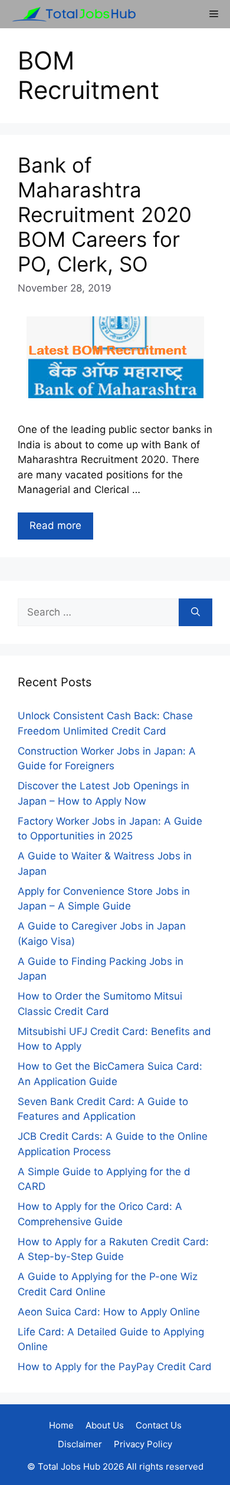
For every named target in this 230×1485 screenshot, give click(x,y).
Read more (55, 525)
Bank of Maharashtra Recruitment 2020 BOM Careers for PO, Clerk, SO (105, 214)
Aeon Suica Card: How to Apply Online (109, 1312)
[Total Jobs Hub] (71, 14)
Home (61, 1425)
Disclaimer (80, 1444)
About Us (105, 1425)
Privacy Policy (143, 1444)
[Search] (195, 612)
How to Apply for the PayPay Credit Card (115, 1366)
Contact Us (159, 1425)
